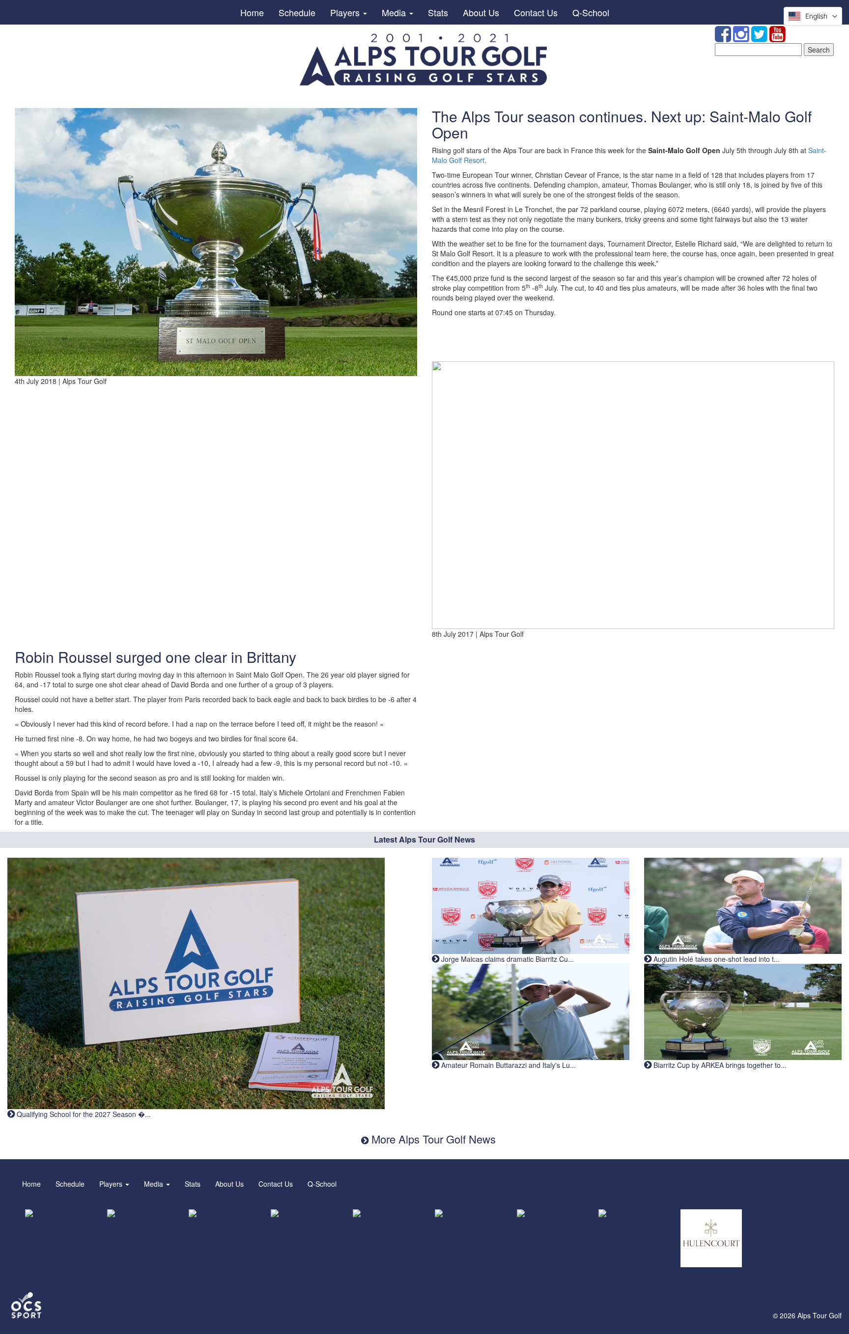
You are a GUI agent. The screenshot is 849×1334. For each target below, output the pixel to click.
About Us (481, 12)
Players (346, 12)
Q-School (590, 12)
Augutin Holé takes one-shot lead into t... (715, 959)
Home (252, 12)
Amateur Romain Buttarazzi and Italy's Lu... (507, 1065)
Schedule (297, 12)
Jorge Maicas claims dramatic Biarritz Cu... (506, 959)
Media (395, 12)
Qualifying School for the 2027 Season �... (83, 1114)
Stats (438, 12)
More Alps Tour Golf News (432, 1138)
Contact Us (536, 12)
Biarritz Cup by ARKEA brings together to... (719, 1065)
